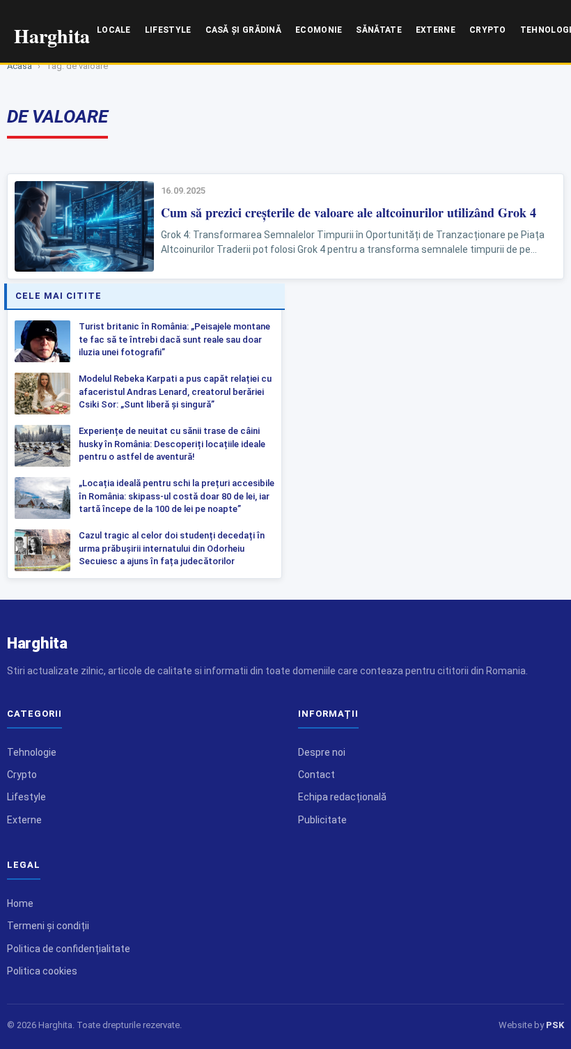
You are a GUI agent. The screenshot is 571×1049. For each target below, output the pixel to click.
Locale (114, 30)
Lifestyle (168, 30)
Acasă (19, 66)
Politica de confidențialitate (68, 948)
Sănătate (378, 30)
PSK (555, 1025)
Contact (316, 774)
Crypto (487, 30)
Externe (435, 30)
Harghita (37, 643)
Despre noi (321, 752)
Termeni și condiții (48, 925)
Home (20, 903)
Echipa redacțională (342, 796)
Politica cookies (42, 971)
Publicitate (322, 819)
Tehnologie (31, 752)
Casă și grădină (243, 30)
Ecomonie (318, 30)
